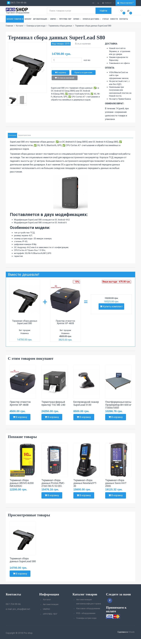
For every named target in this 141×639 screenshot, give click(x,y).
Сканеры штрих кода (35, 26)
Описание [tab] (12, 135)
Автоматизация (40, 19)
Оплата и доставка (91, 19)
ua (93, 3)
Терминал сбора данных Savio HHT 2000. (116, 483)
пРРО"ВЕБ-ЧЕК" (65, 19)
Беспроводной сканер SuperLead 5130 (86, 403)
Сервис (76, 19)
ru (98, 3)
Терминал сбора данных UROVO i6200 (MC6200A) (22, 483)
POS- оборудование (85, 613)
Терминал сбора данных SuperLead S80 (24, 322)
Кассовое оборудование (88, 608)
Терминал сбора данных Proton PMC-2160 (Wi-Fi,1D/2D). (53, 483)
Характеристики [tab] (24, 135)
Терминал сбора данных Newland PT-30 (85, 483)
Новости (114, 19)
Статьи (105, 19)
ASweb (131, 632)
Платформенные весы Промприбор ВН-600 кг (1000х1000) (118, 404)
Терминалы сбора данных (60, 26)
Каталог (28, 19)
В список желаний (66, 78)
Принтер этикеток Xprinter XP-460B (65, 322)
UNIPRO (53, 19)
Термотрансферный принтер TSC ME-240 (53, 403)
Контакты (123, 19)
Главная (9, 26)
